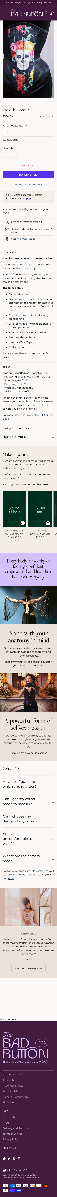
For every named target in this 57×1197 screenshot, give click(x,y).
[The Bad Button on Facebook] (4, 1159)
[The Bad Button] (27, 12)
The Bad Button (28, 1175)
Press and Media (13, 1085)
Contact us (29, 238)
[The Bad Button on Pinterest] (14, 1159)
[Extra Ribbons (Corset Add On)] (14, 509)
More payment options (29, 184)
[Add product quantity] (5, 154)
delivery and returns (18, 874)
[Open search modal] (46, 13)
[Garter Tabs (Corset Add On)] (40, 509)
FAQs (11, 878)
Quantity (8, 148)
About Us (8, 1080)
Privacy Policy (11, 1139)
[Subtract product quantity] (14, 154)
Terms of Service (12, 1133)
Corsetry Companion (15, 1096)
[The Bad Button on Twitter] (9, 1159)
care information (35, 870)
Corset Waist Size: (15, 126)
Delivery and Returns (15, 1128)
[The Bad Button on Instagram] (19, 1159)
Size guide (12, 139)
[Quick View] (22, 523)
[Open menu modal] (4, 13)
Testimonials (10, 1091)
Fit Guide (8, 1102)
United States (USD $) (17, 1170)
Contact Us (9, 1117)
